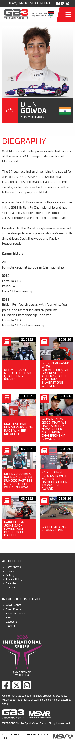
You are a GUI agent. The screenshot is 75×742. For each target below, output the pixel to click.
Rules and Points (15, 613)
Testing (10, 626)
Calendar (11, 583)
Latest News (13, 567)
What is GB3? (14, 605)
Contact (10, 587)
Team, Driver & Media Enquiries (30, 3)
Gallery (10, 575)
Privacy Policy (14, 579)
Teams (10, 571)
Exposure (11, 622)
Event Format (14, 609)
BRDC (9, 617)
